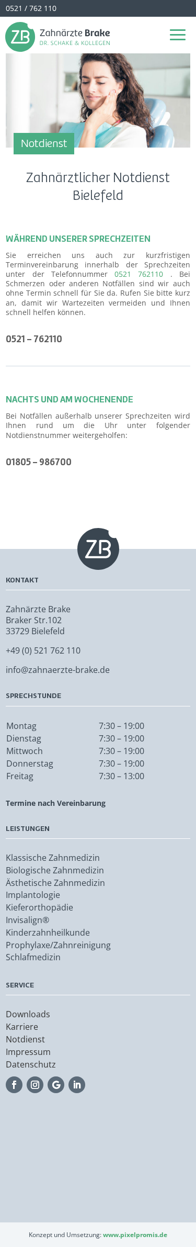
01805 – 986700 (39, 462)
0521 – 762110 (34, 339)
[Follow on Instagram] (35, 1084)
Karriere (22, 1026)
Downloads (28, 1014)
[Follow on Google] (56, 1084)
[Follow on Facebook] (14, 1084)
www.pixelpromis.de (135, 1234)
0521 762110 (138, 274)
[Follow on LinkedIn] (76, 1084)
